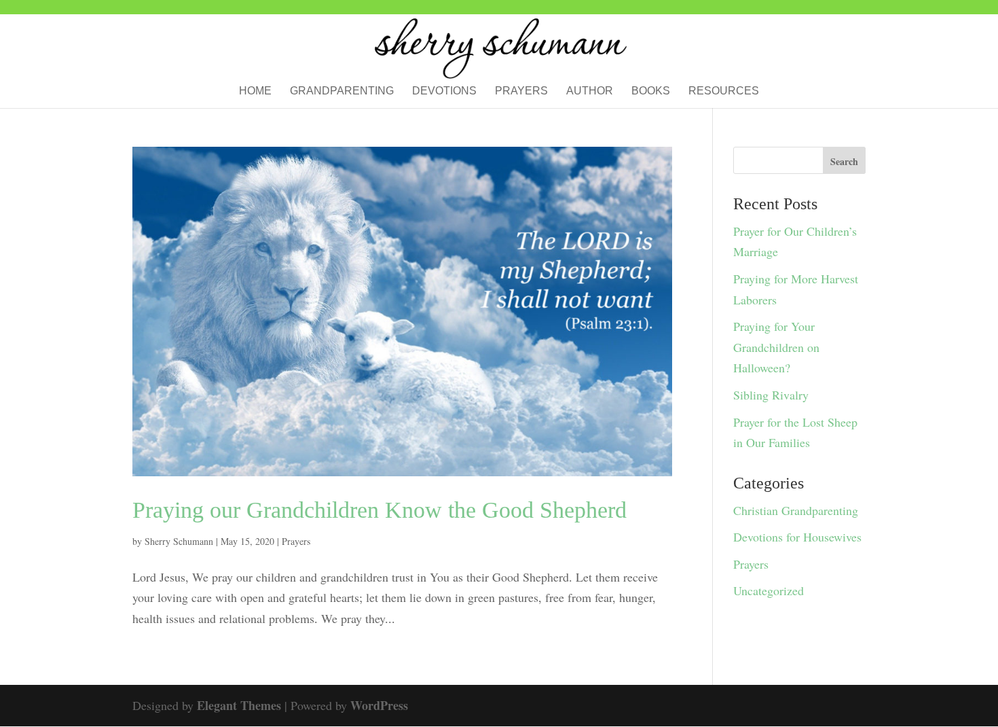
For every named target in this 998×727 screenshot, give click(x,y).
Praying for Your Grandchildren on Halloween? (776, 347)
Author (589, 91)
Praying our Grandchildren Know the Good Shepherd (379, 509)
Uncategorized (768, 590)
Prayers (521, 91)
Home (255, 91)
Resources (723, 91)
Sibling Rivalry (771, 395)
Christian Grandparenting (795, 510)
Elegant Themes (239, 705)
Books (650, 91)
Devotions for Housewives (797, 537)
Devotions (444, 91)
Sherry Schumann (179, 541)
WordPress (379, 705)
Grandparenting (342, 91)
